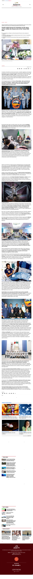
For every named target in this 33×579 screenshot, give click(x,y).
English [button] (3, 0)
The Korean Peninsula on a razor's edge (10, 525)
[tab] (15, 541)
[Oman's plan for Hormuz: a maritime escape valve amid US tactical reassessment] (4, 471)
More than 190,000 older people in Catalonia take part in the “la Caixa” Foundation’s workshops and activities (17, 35)
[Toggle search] (30, 4)
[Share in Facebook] (21, 68)
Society (6, 22)
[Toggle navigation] (3, 4)
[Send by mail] (18, 68)
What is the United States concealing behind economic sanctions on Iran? (11, 510)
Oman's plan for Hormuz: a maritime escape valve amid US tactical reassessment (11, 471)
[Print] (19, 68)
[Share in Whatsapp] (30, 68)
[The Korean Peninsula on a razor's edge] (4, 525)
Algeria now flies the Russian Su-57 (9, 513)
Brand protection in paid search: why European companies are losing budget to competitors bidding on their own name (10, 476)
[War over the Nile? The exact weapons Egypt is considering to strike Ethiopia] (4, 516)
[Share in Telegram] (27, 68)
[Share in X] (23, 68)
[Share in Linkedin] (29, 68)
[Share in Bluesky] (25, 68)
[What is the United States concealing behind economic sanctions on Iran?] (4, 509)
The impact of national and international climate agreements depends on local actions (16, 37)
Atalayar (3, 22)
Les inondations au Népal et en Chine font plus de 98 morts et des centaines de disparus (16, 33)
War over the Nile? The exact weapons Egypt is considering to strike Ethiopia (10, 517)
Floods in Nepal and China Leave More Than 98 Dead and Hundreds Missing (10, 460)
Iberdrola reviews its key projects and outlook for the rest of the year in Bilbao (11, 468)
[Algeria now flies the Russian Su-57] (4, 513)
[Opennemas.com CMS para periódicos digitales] (16, 570)
